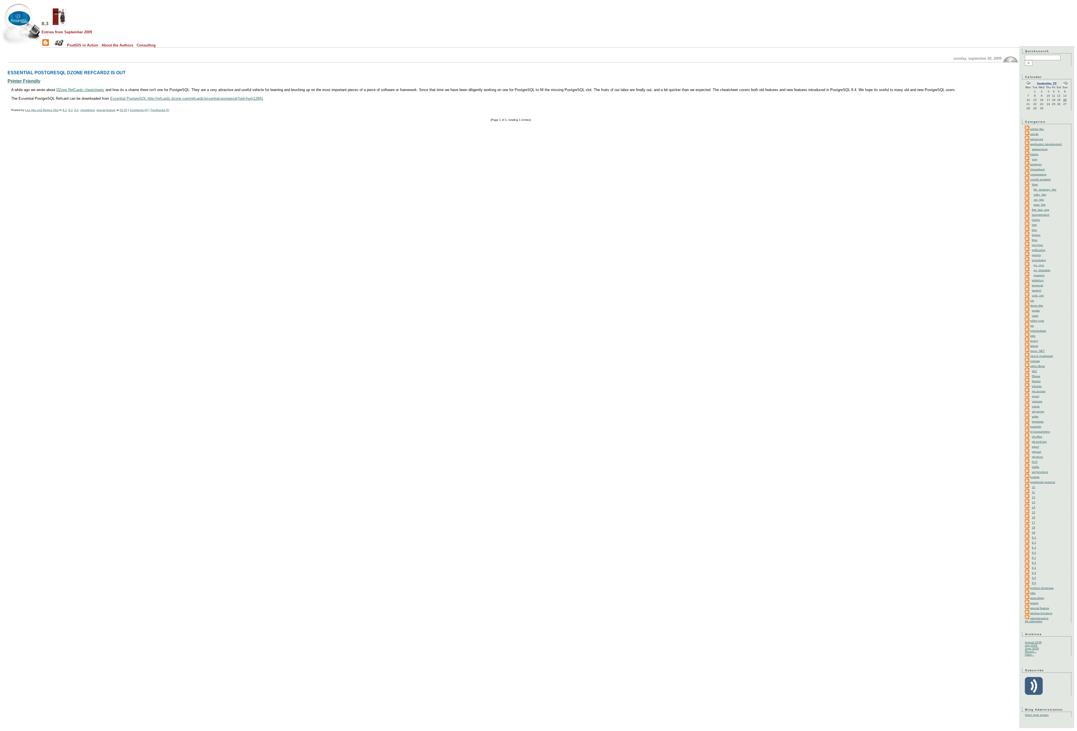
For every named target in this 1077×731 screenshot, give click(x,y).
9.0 (1034, 552)
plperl (1035, 446)
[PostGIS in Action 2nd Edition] (59, 23)
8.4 (76, 110)
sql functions (1040, 472)
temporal (1037, 285)
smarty (1034, 603)
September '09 (1047, 83)
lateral (1034, 345)
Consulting (146, 45)
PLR (1034, 461)
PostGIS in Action (82, 45)
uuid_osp (1038, 295)
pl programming (1040, 431)
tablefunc (1038, 280)
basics (1034, 154)
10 (1033, 487)
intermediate (1038, 330)
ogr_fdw (1039, 199)
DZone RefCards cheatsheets (80, 90)
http (1034, 224)
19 (1033, 532)
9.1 (1034, 557)
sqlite (1035, 416)
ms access (1038, 391)
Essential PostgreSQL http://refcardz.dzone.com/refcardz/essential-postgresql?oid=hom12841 (186, 98)
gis (1032, 325)
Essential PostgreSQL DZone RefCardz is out (67, 72)
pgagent (1039, 275)
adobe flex (1037, 129)
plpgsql (1036, 451)
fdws (1035, 184)
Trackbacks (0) (159, 110)
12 (1033, 497)
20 (1065, 99)
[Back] (1028, 83)
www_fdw (1040, 204)
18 (1033, 527)
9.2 (1034, 562)
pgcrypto (1037, 245)
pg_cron (1039, 265)
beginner (1036, 164)
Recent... (1031, 651)
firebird (1036, 381)
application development (1046, 144)
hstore (1036, 219)
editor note (1037, 320)
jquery (1034, 340)
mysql (1035, 396)
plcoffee (1037, 436)
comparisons (1038, 174)
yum (1034, 159)
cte (1032, 300)
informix (1037, 386)
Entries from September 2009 (67, 32)
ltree (1034, 240)
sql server (1038, 411)
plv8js (1035, 466)
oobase (1035, 361)
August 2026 (1033, 642)
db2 (1034, 371)
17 (1033, 522)
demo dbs (1036, 305)
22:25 (123, 110)
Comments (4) (139, 110)
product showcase (1042, 588)
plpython (1037, 456)
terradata (1038, 421)
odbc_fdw (1040, 194)
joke (1032, 335)
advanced (1036, 139)
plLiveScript (1039, 441)
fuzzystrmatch (1041, 214)
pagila (1036, 310)
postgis (1034, 477)
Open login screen (1037, 714)
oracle (1036, 406)
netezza (1037, 401)
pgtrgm (1036, 255)
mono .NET (1037, 350)
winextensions (1039, 618)
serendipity (1037, 598)
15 (1033, 512)
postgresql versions (1042, 482)
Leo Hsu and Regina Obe (42, 110)
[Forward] (1065, 83)
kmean (1036, 234)
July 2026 (1031, 645)
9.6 (1034, 582)
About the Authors (117, 45)
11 (1033, 492)
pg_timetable (1042, 270)
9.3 (1034, 567)
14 (1033, 507)
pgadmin (1035, 426)
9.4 (1034, 572)
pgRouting (1038, 250)
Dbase (1036, 376)
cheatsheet (87, 110)
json (1034, 229)
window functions (1041, 613)
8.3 (45, 23)
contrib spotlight (1040, 179)
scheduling (1039, 260)
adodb (1034, 134)
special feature (106, 110)
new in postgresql (1041, 356)
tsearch (1036, 290)
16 (1033, 517)
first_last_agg (1040, 209)
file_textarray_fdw (1045, 189)
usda (1035, 315)
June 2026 (1032, 648)
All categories (1033, 621)
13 (1033, 502)
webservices (1040, 149)
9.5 (1034, 577)
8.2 (65, 110)
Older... (1029, 654)
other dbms (1037, 366)
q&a (1032, 593)
